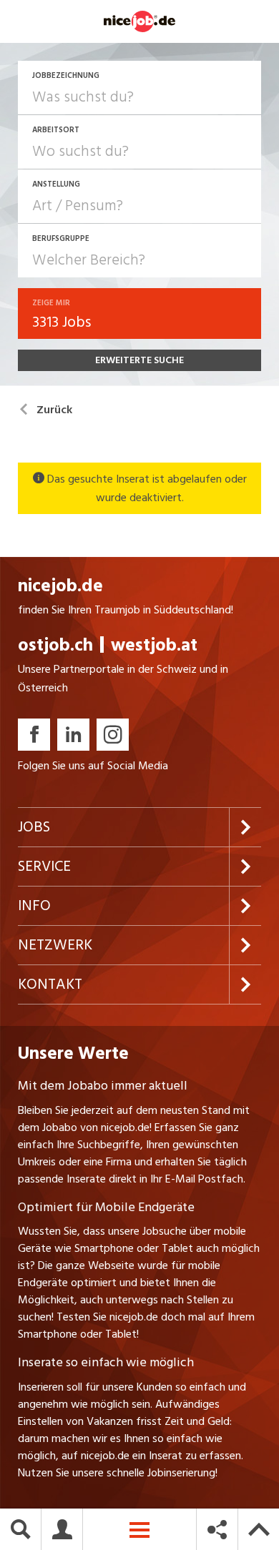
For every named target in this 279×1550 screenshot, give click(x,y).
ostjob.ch (55, 645)
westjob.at (154, 645)
